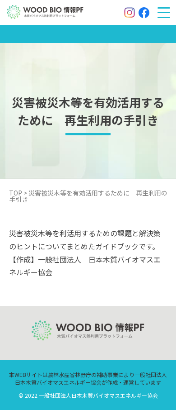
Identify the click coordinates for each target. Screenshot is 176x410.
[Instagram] (129, 12)
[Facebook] (144, 12)
